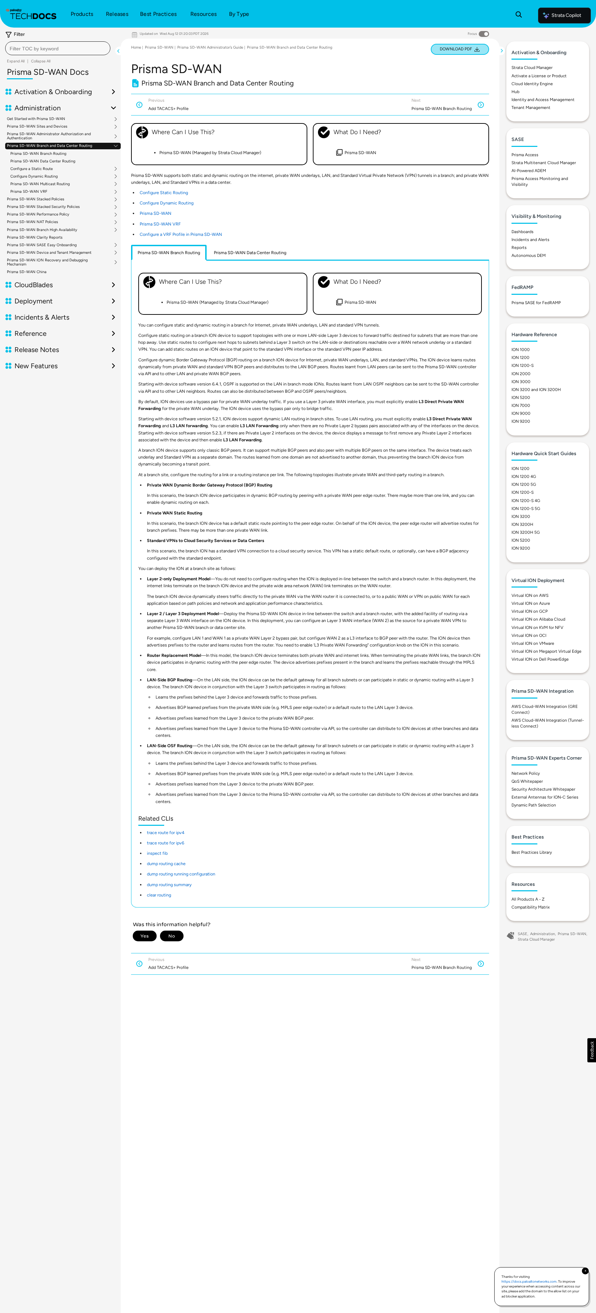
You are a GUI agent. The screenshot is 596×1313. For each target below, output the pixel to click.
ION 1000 (520, 349)
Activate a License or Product (539, 75)
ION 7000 (520, 405)
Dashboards (522, 231)
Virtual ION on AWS (529, 595)
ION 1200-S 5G (525, 508)
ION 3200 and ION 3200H (536, 389)
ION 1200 (520, 357)
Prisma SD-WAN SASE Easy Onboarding (42, 245)
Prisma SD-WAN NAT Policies (32, 222)
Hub (515, 91)
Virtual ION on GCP (529, 611)
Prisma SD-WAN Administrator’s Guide (210, 47)
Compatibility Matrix (530, 907)
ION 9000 (520, 413)
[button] (591, 1050)
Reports (519, 247)
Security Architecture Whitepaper (543, 789)
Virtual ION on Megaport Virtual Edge (546, 651)
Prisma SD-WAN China (27, 272)
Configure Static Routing (164, 192)
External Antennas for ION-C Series (544, 797)
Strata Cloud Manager (532, 67)
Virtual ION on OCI (528, 635)
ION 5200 (520, 397)
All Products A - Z (528, 899)
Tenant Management (530, 107)
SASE (522, 934)
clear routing (159, 895)
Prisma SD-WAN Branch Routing (38, 153)
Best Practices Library (531, 852)
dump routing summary (169, 884)
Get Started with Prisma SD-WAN (36, 119)
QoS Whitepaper (527, 781)
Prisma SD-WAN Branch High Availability (42, 230)
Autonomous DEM (528, 255)
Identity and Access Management (543, 99)
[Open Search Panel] (519, 15)
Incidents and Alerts (530, 239)
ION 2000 (520, 373)
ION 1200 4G (523, 476)
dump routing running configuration (181, 873)
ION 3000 (520, 381)
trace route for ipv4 (166, 832)
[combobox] (57, 48)
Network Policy (525, 773)
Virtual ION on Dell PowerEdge (540, 659)
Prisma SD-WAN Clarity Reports (34, 237)
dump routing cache (166, 863)
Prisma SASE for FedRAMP (536, 302)
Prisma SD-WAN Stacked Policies (35, 199)
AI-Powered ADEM (528, 170)
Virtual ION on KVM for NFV (537, 627)
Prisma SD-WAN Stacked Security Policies (43, 207)
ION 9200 (520, 421)
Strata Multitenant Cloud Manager (543, 162)
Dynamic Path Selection (533, 805)
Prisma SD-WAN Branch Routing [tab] (169, 252)
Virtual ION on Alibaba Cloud (538, 619)
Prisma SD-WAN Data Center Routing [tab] (250, 252)
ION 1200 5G (523, 484)
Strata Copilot (566, 15)
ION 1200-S (522, 365)
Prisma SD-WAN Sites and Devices (37, 126)
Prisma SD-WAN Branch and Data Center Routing (49, 146)
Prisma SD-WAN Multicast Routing (40, 184)
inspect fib (157, 853)
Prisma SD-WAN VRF (28, 192)
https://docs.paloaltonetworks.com (529, 1281)
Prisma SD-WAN (159, 47)
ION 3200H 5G (525, 532)
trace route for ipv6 (165, 842)
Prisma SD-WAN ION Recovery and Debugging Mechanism (47, 262)
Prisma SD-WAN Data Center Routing (42, 161)
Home (136, 47)
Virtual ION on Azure (530, 603)
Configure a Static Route (31, 169)
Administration (542, 934)
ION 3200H (522, 524)
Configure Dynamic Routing (34, 176)
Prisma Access (524, 154)
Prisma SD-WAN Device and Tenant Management (49, 253)
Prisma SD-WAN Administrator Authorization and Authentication (49, 136)
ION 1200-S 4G (525, 500)
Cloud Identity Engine (532, 83)
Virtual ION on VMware (532, 643)
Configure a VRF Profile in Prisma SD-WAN (181, 234)
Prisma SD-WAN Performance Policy (38, 214)
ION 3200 (520, 516)
